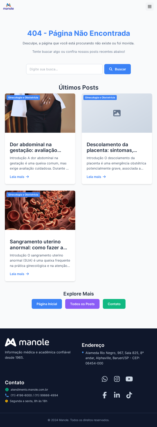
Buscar (120, 69)
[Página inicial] (8, 6)
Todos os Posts (82, 304)
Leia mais (17, 177)
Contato (114, 304)
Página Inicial (47, 304)
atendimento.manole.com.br (29, 389)
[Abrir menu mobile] (150, 6)
